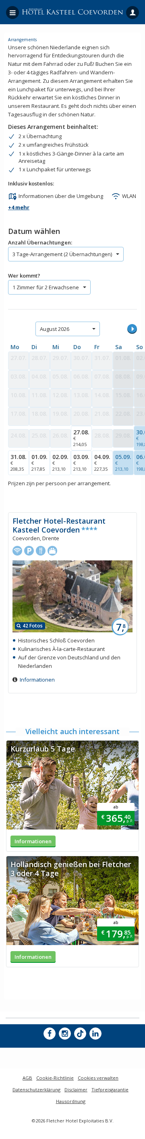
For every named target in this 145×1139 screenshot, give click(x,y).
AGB (27, 1078)
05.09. (123, 462)
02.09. (60, 462)
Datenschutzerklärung (36, 1089)
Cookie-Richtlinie (55, 1078)
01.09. (39, 462)
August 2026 (54, 329)
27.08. (81, 437)
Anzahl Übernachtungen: (40, 242)
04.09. (102, 462)
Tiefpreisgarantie (109, 1089)
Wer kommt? (24, 275)
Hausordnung (70, 1101)
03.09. (81, 462)
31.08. (18, 462)
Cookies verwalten (98, 1078)
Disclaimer (75, 1089)
